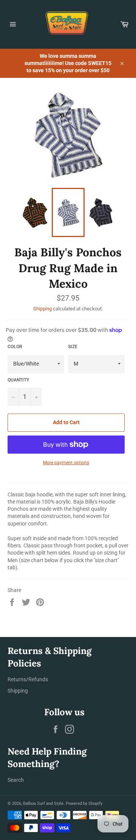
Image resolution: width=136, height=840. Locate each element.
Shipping (42, 309)
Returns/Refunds (28, 679)
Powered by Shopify (84, 803)
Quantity (18, 380)
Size (72, 346)
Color (15, 346)
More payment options (66, 462)
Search (16, 780)
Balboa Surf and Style (43, 803)
